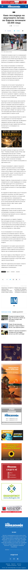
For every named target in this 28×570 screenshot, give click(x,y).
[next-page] (4, 337)
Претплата (19, 564)
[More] (22, 30)
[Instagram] (14, 559)
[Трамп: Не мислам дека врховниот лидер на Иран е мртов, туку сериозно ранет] (4, 325)
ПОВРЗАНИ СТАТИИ (6, 312)
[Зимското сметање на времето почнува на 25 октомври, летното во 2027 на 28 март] (4, 332)
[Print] (16, 279)
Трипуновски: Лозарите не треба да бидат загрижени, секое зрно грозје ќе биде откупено (7, 290)
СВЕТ (14, 12)
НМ (11, 25)
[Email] (13, 279)
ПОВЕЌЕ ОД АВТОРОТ (17, 312)
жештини (18, 271)
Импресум (8, 564)
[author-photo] (14, 303)
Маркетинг (13, 564)
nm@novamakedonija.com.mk (16, 549)
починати (13, 271)
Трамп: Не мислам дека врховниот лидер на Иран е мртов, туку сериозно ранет (16, 326)
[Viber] (19, 279)
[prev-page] (2, 337)
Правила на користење (12, 565)
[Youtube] (17, 559)
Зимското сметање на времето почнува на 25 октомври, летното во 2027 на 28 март (17, 332)
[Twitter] (10, 279)
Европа (8, 271)
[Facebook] (7, 279)
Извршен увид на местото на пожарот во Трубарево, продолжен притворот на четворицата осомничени (20, 290)
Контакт (19, 565)
